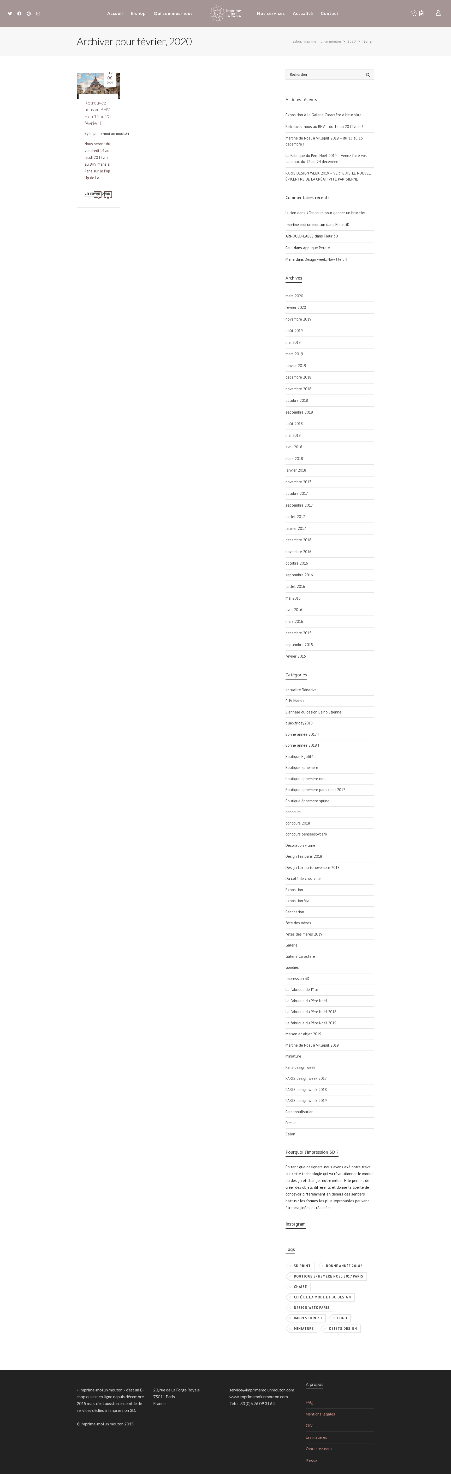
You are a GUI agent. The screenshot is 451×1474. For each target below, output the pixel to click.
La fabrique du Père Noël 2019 (311, 1022)
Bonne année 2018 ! (302, 745)
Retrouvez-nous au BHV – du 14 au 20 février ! (324, 126)
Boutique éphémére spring (307, 800)
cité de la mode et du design (322, 1297)
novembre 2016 (298, 551)
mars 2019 (294, 353)
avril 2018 (294, 446)
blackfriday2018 (299, 723)
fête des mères (298, 922)
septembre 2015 (299, 644)
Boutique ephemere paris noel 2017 (315, 789)
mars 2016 (294, 621)
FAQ (309, 1402)
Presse (291, 1122)
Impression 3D (297, 978)
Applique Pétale (316, 247)
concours (293, 811)
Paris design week (300, 1067)
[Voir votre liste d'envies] (421, 13)
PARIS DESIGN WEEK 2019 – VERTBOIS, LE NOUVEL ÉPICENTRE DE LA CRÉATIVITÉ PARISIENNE (328, 176)
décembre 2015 (298, 632)
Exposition (294, 889)
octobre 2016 (297, 563)
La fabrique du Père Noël (306, 1000)
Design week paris (312, 1307)
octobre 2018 (297, 400)
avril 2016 (294, 609)
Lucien (291, 212)
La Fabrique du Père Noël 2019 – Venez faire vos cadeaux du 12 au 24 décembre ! (326, 158)
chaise (300, 1287)
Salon (290, 1133)
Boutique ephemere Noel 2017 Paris (328, 1276)
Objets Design (343, 1328)
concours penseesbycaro (306, 834)
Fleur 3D (342, 224)
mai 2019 (293, 342)
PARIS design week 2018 (306, 1089)
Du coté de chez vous (304, 878)
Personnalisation (299, 1111)
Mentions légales (320, 1414)
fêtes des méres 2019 (304, 934)
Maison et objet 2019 (303, 1033)
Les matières (316, 1437)
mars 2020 (294, 295)
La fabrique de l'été (302, 989)
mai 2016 (293, 598)
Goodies (292, 967)
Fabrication (295, 911)
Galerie (292, 945)
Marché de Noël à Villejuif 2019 (312, 1045)
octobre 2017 (297, 493)
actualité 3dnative (301, 689)
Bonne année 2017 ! (302, 734)
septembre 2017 (299, 505)
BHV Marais (295, 700)
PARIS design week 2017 (306, 1078)
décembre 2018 (298, 377)
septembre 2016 (299, 574)
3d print (302, 1266)
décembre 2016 (298, 539)
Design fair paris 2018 (304, 856)
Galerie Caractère (300, 956)
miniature (304, 1328)
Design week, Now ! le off (326, 259)
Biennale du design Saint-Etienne (313, 712)
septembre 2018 (299, 412)
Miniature (293, 1056)
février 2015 (296, 656)
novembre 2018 (298, 388)
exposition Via (297, 900)
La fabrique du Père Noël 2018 (311, 1011)
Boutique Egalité (299, 756)
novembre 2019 (298, 319)
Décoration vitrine (300, 845)
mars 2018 (294, 458)
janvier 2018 (296, 470)
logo (342, 1318)
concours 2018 (298, 823)
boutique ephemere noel (306, 778)
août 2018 (294, 423)
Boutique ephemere (302, 767)
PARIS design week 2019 (306, 1100)
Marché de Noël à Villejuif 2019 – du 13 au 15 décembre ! (324, 141)
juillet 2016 (295, 586)
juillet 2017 (295, 516)
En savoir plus (97, 193)
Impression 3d (308, 1318)
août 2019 (294, 330)
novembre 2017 (298, 481)
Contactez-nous (319, 1448)
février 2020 (296, 307)
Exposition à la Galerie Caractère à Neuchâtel (324, 114)
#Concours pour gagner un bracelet (336, 212)
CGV (309, 1425)
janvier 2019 (296, 365)
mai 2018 (293, 435)
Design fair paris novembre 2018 (313, 867)
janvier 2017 (296, 528)
